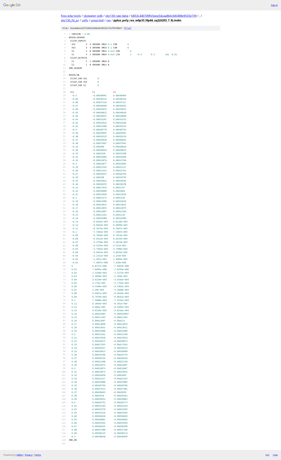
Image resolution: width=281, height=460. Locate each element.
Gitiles (19, 454)
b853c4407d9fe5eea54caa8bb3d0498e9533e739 (164, 16)
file (127, 28)
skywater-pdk (93, 16)
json (275, 454)
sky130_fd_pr (70, 20)
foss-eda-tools (71, 16)
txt (267, 454)
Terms (37, 454)
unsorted (97, 20)
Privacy (28, 454)
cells (85, 20)
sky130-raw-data (116, 16)
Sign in (274, 5)
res (108, 20)
